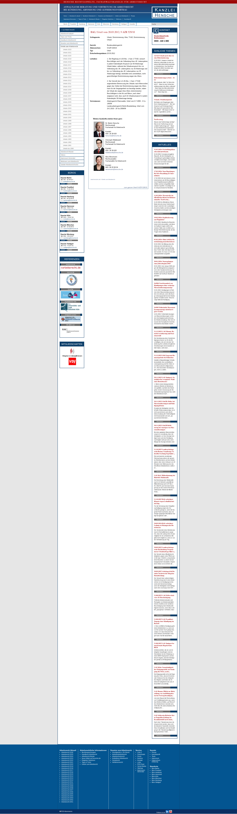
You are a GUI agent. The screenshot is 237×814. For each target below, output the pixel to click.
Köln (98, 24)
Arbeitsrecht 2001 (67, 802)
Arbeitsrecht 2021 (67, 762)
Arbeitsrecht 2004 (67, 796)
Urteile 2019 (67, 59)
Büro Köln (155, 776)
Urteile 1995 (67, 133)
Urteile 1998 (67, 124)
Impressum (155, 758)
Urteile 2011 (67, 83)
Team (153, 756)
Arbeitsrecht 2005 (67, 794)
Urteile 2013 (67, 77)
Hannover (91, 24)
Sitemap (140, 768)
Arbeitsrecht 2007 (67, 790)
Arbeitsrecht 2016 (67, 772)
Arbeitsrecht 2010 (67, 784)
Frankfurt (73, 24)
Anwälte (132, 24)
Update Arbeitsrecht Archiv (69, 164)
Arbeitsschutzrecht (118, 756)
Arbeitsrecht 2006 (67, 792)
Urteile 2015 (67, 71)
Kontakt (139, 760)
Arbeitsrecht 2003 (67, 798)
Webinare (119, 19)
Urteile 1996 (67, 130)
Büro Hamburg (157, 772)
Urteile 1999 (67, 121)
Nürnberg (115, 24)
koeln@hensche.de (69, 219)
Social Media (141, 766)
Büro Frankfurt (156, 770)
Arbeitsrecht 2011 (67, 782)
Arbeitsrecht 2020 (67, 764)
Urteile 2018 (67, 62)
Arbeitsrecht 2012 (67, 780)
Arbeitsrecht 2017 (67, 770)
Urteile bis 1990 (68, 148)
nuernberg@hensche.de (70, 238)
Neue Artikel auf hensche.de (91, 758)
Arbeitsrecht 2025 (67, 754)
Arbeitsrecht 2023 (67, 758)
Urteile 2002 (67, 111)
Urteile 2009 (67, 90)
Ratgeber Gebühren (108, 19)
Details (70, 183)
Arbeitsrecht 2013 (67, 778)
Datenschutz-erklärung (156, 761)
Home (65, 16)
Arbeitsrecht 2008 (67, 788)
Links (139, 762)
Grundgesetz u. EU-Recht (120, 752)
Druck (139, 756)
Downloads (141, 754)
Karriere (140, 758)
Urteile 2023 (67, 49)
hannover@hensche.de (70, 209)
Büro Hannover (157, 774)
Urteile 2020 (67, 56)
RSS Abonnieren (66, 811)
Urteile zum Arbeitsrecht (121, 16)
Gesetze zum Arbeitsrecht (105, 16)
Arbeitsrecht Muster (94, 19)
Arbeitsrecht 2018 (67, 768)
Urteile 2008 (67, 93)
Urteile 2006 (67, 99)
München (106, 24)
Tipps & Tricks (82, 19)
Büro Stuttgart (156, 782)
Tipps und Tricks (66, 37)
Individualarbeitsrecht (119, 754)
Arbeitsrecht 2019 (67, 766)
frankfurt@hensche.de (70, 191)
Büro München (157, 778)
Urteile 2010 (67, 87)
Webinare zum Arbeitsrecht (70, 161)
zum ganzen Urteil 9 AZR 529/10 (135, 187)
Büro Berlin (155, 768)
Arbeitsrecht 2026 (67, 752)
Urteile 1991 (67, 145)
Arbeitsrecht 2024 (67, 756)
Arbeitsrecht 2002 (67, 800)
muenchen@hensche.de (70, 228)
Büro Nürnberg (157, 780)
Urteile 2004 (67, 105)
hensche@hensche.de (113, 136)
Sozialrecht (116, 760)
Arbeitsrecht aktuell (74, 16)
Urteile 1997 (67, 127)
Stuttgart (124, 24)
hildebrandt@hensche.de (114, 152)
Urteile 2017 (67, 65)
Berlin (66, 24)
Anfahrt (63, 183)
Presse (133, 16)
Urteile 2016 (67, 68)
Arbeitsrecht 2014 (67, 776)
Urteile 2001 (67, 114)
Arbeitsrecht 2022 (67, 760)
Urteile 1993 (67, 139)
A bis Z (139, 752)
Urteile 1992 (67, 142)
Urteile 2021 (67, 53)
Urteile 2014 (67, 74)
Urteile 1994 (67, 136)
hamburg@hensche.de (70, 200)
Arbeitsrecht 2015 (67, 774)
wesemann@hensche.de (114, 169)
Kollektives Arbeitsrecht (120, 758)
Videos (63, 155)
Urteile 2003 (67, 108)
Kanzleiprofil (127, 19)
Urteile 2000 (67, 117)
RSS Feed (140, 764)
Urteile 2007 (67, 96)
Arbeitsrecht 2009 (67, 786)
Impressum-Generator (70, 19)
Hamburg (82, 24)
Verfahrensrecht (117, 762)
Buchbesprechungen (89, 752)
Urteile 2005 (67, 102)
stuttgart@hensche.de (70, 247)
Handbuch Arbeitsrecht (89, 16)
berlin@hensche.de (69, 181)
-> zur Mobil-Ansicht (67, 30)
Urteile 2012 (67, 80)
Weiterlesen (160, 73)
